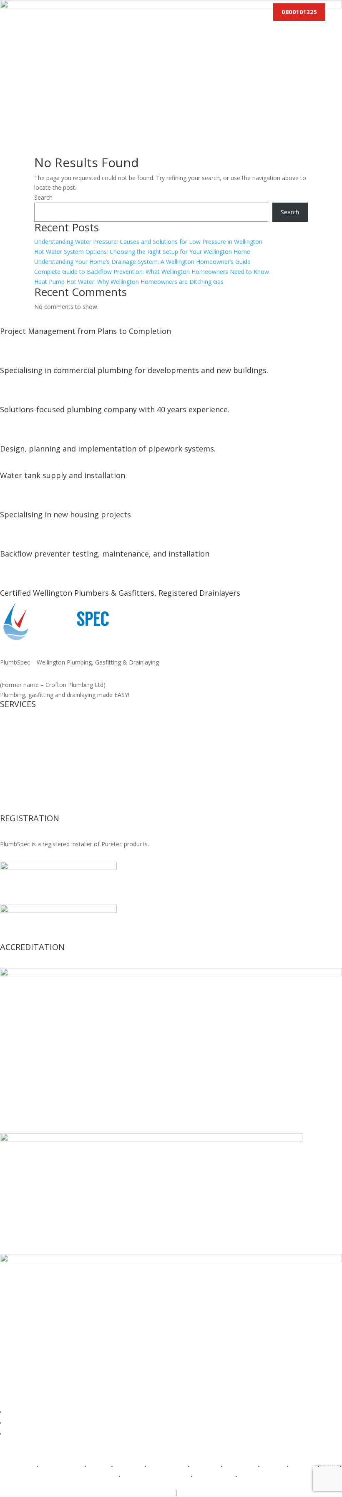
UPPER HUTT (98, 1476)
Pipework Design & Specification (44, 809)
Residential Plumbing (28, 759)
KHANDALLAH (214, 1476)
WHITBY (250, 1476)
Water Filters (17, 799)
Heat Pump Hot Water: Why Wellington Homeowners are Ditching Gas (129, 282)
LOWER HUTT (167, 1466)
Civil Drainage (18, 749)
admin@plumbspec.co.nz (212, 1492)
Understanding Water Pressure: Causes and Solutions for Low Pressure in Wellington (148, 242)
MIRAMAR (205, 1466)
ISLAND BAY (17, 1466)
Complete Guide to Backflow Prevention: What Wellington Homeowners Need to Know (151, 272)
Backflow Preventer (26, 779)
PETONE (273, 1466)
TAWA (329, 1466)
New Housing (18, 730)
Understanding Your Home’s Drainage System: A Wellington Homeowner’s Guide (142, 262)
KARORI (98, 1466)
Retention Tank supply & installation (48, 789)
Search (43, 197)
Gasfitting (13, 740)
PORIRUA (303, 1466)
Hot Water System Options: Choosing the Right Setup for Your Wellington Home (142, 252)
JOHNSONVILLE (61, 1466)
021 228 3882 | (117, 1492)
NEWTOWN (240, 1466)
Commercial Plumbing (29, 769)
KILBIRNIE (129, 1466)
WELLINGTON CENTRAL (155, 1476)
